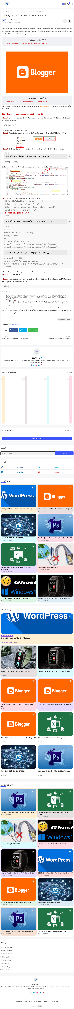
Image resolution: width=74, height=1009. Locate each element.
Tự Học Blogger (13, 12)
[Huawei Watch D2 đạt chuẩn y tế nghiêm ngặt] (55, 657)
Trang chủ (5, 12)
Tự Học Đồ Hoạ (5, 967)
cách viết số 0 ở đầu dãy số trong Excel (52, 738)
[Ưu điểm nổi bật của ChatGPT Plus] (18, 757)
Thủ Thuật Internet (6, 950)
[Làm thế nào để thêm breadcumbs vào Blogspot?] (18, 724)
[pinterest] (41, 365)
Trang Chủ (19, 1002)
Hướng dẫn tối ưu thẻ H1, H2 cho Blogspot (34, 156)
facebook (20, 467)
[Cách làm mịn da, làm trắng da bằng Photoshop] (55, 757)
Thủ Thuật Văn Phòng (7, 957)
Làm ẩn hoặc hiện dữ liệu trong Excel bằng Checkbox (16, 568)
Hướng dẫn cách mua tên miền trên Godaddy (16, 509)
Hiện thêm (69, 372)
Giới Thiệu (28, 1002)
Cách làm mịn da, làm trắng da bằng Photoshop (54, 771)
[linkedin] (39, 365)
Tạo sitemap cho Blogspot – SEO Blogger (33, 252)
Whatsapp (34, 330)
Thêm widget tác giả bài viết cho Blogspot (16, 902)
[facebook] (31, 365)
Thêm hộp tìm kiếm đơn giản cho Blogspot (34, 221)
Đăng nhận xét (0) (37, 438)
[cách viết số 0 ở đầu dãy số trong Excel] (55, 724)
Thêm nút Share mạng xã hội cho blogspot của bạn (17, 705)
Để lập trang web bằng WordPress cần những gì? (55, 873)
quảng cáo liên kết (46, 106)
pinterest (57, 472)
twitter (56, 467)
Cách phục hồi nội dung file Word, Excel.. (52, 931)
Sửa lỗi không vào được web (48, 567)
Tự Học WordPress (6, 970)
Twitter (24, 330)
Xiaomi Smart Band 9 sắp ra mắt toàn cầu (15, 671)
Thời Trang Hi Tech (6, 947)
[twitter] (34, 365)
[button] (64, 4)
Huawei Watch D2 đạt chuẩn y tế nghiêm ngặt (54, 598)
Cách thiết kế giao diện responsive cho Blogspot (55, 509)
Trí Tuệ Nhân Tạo (5, 960)
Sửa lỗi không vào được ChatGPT (49, 902)
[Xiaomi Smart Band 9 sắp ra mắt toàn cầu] (18, 657)
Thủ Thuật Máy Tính (6, 954)
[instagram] (36, 365)
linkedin (20, 472)
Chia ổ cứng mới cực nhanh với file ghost (15, 598)
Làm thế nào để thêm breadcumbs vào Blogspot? (18, 738)
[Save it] (65, 21)
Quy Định (37, 1002)
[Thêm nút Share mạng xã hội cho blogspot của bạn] (18, 691)
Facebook (14, 330)
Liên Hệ (45, 1002)
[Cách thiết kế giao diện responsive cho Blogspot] (55, 691)
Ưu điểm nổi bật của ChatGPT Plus (13, 538)
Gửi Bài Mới (54, 1002)
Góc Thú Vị (36, 358)
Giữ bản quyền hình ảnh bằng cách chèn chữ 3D (55, 538)
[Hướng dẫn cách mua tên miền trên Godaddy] (37, 623)
